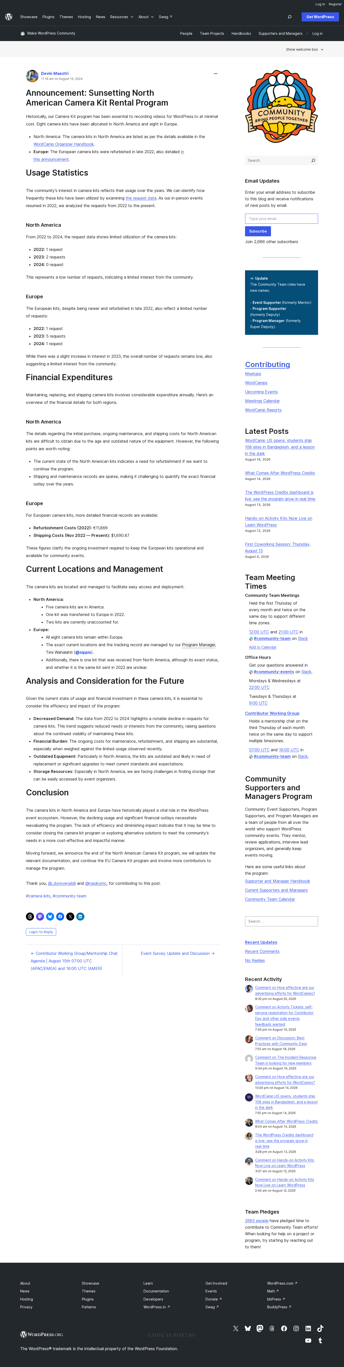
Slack (303, 638)
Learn (148, 1283)
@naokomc (96, 883)
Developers (153, 1299)
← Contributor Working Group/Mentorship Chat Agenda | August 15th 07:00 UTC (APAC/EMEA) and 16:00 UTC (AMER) (74, 961)
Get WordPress (320, 17)
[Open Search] (290, 17)
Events (211, 1291)
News (24, 1291)
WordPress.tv (157, 1307)
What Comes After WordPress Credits (280, 472)
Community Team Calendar (270, 899)
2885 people (256, 1220)
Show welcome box (302, 49)
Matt (273, 1291)
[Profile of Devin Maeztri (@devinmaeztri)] (32, 77)
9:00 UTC (258, 702)
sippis (83, 652)
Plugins (88, 1299)
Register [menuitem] (335, 4)
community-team (69, 895)
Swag (212, 1307)
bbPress (276, 1299)
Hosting (26, 1299)
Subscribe (258, 231)
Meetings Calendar (262, 400)
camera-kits (38, 895)
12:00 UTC (259, 631)
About (25, 1283)
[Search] (313, 160)
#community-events (274, 671)
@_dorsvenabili (62, 883)
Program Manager (198, 644)
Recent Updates (261, 942)
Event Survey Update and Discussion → (178, 953)
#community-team (272, 638)
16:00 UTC (289, 749)
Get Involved (216, 1283)
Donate (213, 1299)
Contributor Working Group (272, 713)
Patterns (89, 1307)
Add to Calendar (263, 647)
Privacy (26, 1307)
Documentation (156, 1291)
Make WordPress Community (51, 33)
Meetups (253, 373)
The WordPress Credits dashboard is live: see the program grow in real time (284, 1141)
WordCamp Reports (263, 409)
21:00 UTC (288, 631)
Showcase (90, 1283)
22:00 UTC (259, 687)
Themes (88, 1291)
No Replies (255, 960)
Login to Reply (41, 931)
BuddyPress (279, 1307)
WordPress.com (282, 1283)
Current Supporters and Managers (276, 890)
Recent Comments (262, 951)
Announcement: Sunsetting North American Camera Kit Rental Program (97, 97)
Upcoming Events (261, 391)
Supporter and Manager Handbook (277, 881)
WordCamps (256, 382)
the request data (141, 198)
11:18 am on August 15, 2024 (62, 79)
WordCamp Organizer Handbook (63, 144)
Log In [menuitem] (320, 4)
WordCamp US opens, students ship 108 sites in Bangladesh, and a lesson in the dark (280, 447)
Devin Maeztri (54, 73)
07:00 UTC (259, 749)
